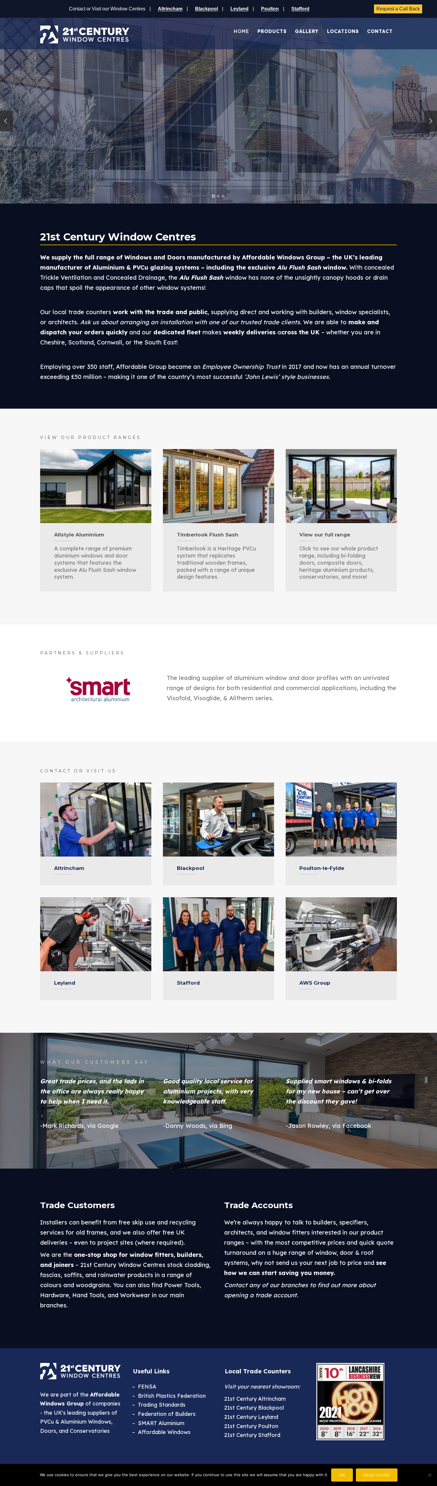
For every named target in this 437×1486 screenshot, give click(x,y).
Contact (380, 31)
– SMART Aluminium (158, 1423)
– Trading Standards (159, 1404)
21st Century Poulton (251, 1426)
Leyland (64, 983)
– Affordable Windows (161, 1432)
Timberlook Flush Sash (207, 535)
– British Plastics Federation (169, 1395)
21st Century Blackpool (254, 1407)
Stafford (188, 983)
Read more (376, 1475)
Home (241, 31)
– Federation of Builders (164, 1414)
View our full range (324, 535)
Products (272, 31)
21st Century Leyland (251, 1416)
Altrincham (69, 868)
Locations (343, 31)
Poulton (270, 8)
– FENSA (144, 1386)
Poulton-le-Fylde (321, 868)
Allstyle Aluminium (79, 535)
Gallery (307, 31)
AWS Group (314, 983)
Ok (342, 1475)
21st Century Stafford (252, 1435)
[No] (430, 1475)
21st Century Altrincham (255, 1398)
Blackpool (190, 868)
